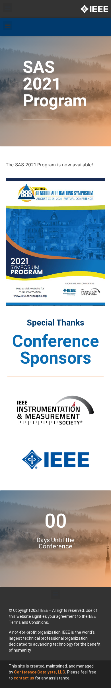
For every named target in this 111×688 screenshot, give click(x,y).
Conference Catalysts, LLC (39, 672)
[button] (7, 7)
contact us (24, 678)
